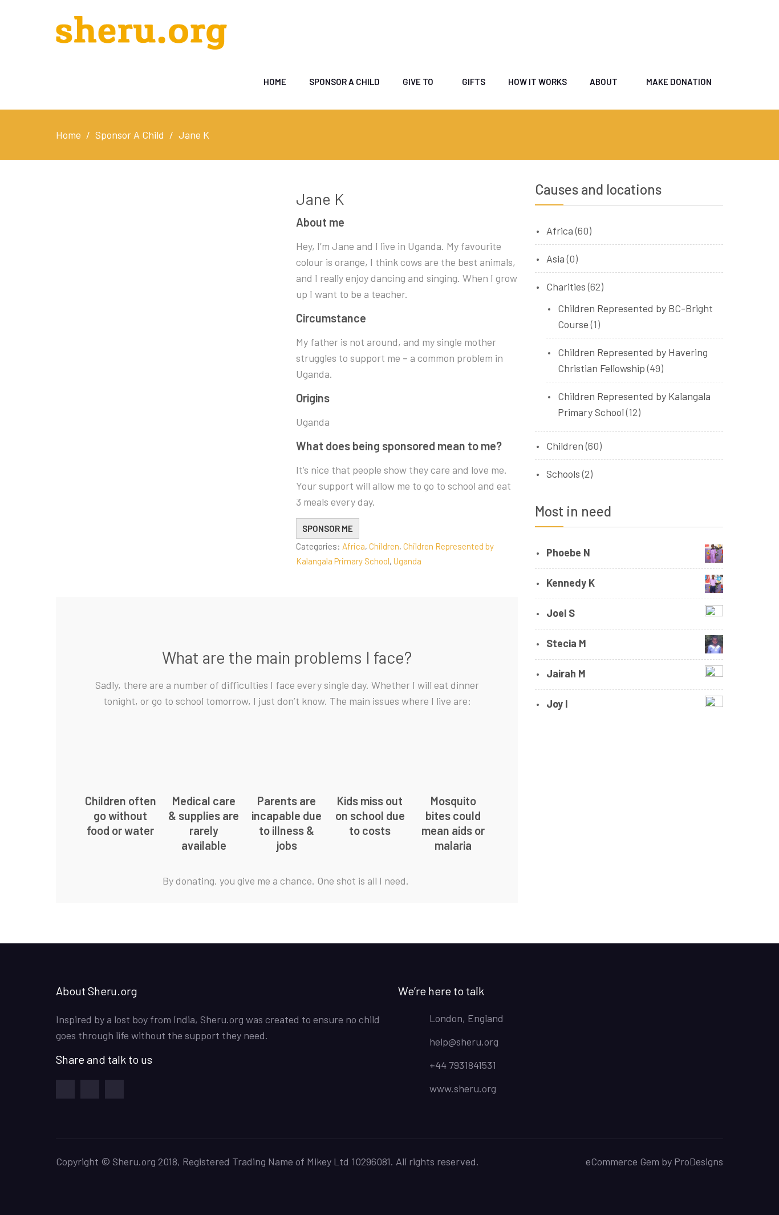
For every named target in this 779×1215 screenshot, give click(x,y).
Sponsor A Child (344, 81)
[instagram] (89, 1089)
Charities (566, 286)
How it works (537, 81)
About (604, 81)
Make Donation (679, 81)
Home (274, 81)
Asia (555, 258)
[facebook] (65, 1089)
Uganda (407, 561)
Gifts (473, 81)
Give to (418, 81)
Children (384, 546)
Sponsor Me (327, 528)
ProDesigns (698, 1161)
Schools (563, 473)
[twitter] (114, 1089)
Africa (353, 546)
